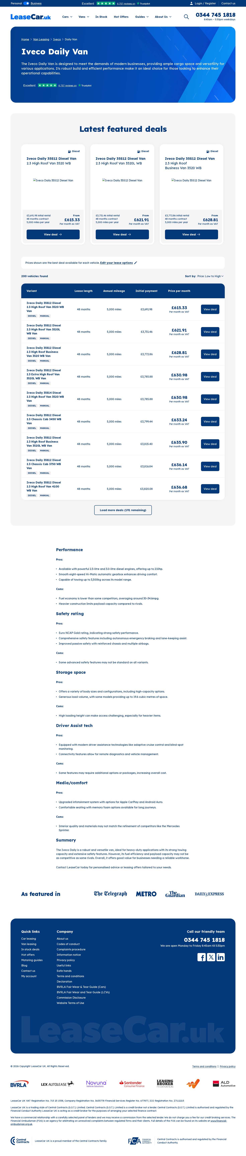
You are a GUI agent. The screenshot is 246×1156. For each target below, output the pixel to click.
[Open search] (186, 17)
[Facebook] (201, 957)
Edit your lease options (116, 262)
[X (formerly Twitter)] (211, 957)
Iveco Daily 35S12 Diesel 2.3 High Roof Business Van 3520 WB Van (44, 352)
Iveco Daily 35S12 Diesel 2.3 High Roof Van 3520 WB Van (45, 307)
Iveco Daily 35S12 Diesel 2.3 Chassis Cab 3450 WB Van (44, 419)
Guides (140, 16)
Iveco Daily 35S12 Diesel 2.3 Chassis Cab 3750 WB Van (44, 464)
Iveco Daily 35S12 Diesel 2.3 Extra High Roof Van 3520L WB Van (44, 374)
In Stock (101, 16)
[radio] (16, 3)
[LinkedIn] (221, 957)
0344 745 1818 (204, 939)
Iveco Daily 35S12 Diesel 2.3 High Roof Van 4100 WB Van (44, 486)
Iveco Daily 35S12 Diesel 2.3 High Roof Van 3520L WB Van (44, 329)
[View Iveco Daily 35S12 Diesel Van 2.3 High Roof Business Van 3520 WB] (191, 190)
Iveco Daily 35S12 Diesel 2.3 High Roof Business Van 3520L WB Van (44, 441)
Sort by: (190, 276)
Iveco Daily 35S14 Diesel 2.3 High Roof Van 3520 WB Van (45, 396)
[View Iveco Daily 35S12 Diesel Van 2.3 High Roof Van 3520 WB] (53, 190)
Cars (65, 16)
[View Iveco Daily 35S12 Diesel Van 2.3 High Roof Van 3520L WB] (122, 190)
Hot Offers (121, 16)
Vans (82, 16)
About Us (161, 16)
